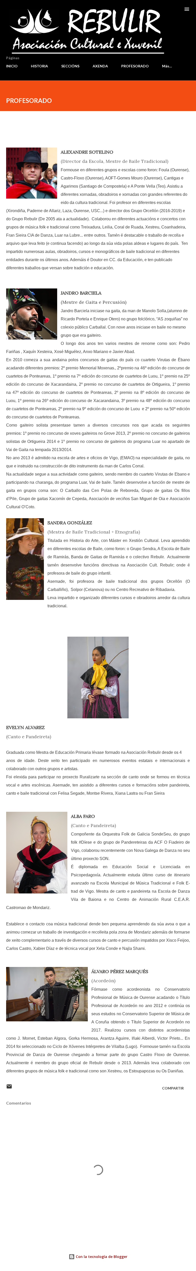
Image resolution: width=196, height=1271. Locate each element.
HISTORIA (39, 66)
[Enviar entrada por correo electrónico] (9, 1088)
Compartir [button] (173, 1088)
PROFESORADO (135, 66)
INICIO (12, 66)
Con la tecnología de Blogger (101, 1256)
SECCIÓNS (70, 66)
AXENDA (100, 66)
